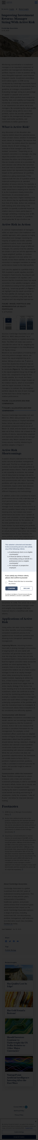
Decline (26, 588)
